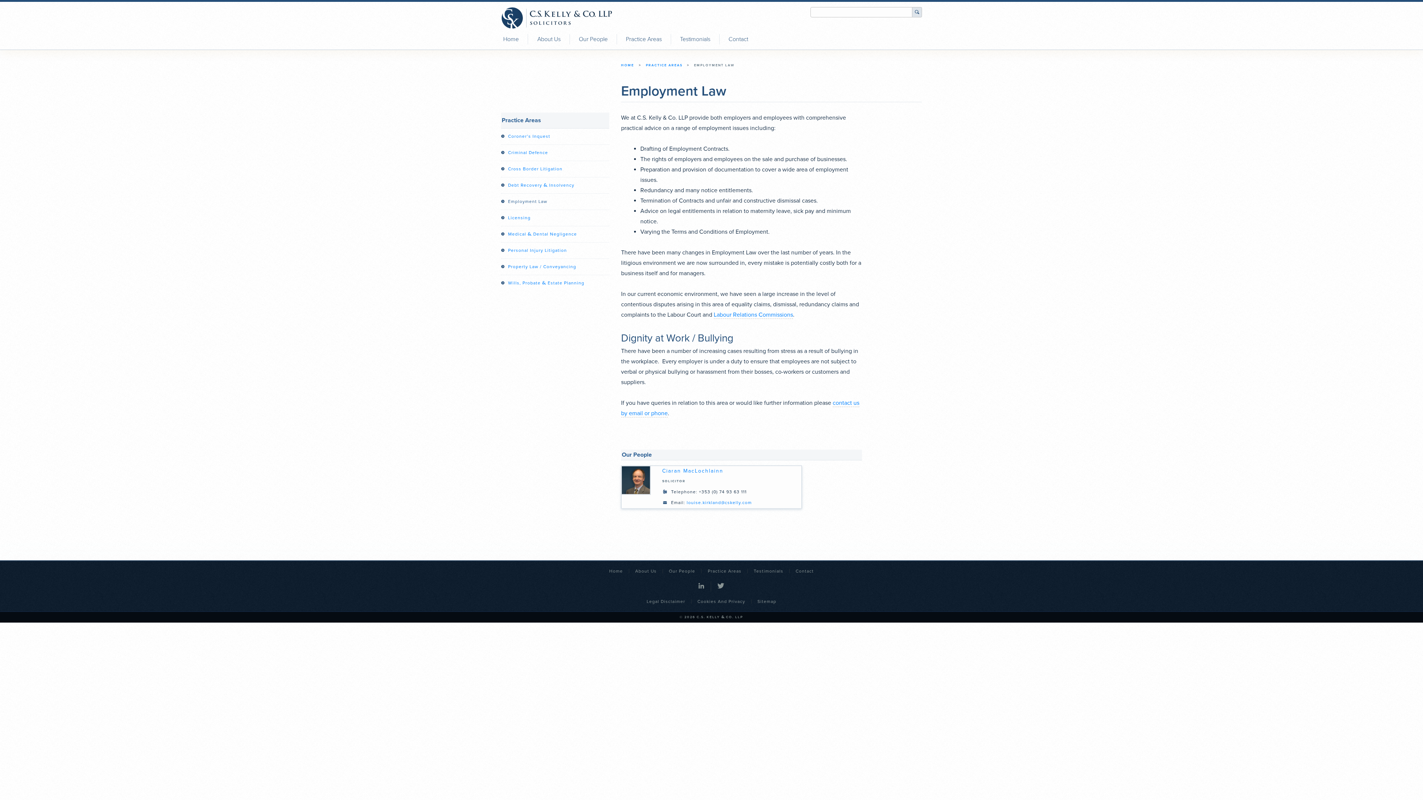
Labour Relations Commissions (753, 315)
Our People (593, 39)
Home (511, 39)
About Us (549, 39)
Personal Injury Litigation (537, 250)
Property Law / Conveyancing (542, 266)
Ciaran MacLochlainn (692, 471)
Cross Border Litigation (535, 168)
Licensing (519, 217)
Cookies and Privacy (721, 601)
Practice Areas (644, 39)
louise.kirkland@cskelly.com (719, 502)
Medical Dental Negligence (542, 234)
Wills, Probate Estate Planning (546, 283)
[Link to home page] (557, 18)
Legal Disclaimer (666, 601)
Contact (738, 39)
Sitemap (766, 601)
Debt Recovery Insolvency (541, 185)
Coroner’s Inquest (529, 136)
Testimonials (695, 39)
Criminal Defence (528, 152)
